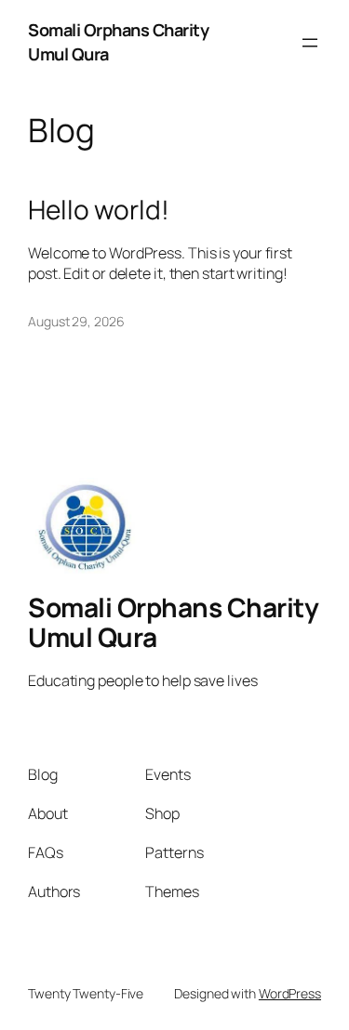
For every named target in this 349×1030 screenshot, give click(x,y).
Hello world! (98, 210)
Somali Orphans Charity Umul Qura (173, 621)
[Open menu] (310, 43)
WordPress (290, 993)
